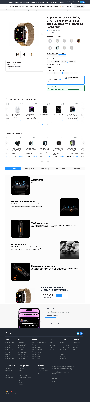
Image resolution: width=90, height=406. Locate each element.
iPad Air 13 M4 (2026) (23, 356)
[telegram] (81, 2)
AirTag (74, 349)
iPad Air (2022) (21, 342)
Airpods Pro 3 (63, 342)
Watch (23, 6)
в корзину (7, 120)
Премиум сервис (9, 370)
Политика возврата (23, 372)
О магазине (21, 368)
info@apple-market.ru (61, 322)
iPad (20, 6)
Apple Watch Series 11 (37, 351)
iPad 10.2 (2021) (21, 345)
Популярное (55, 6)
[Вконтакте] (83, 2)
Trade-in (47, 2)
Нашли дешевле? (52, 81)
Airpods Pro (63, 351)
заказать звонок (50, 319)
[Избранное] (71, 6)
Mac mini (52, 349)
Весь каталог (41, 368)
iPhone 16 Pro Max (9, 358)
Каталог (12, 6)
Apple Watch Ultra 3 (36, 356)
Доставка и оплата (24, 2)
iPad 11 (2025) (21, 349)
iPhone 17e (7, 347)
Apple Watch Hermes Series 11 (39, 342)
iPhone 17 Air (8, 352)
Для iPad (7, 373)
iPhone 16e (7, 356)
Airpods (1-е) (63, 358)
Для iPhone (8, 372)
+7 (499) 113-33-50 (74, 1)
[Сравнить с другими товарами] (39, 17)
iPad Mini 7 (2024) (22, 358)
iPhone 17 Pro (8, 351)
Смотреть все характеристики (14, 70)
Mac (27, 6)
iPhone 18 (7, 345)
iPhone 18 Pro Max (9, 342)
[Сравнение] (68, 6)
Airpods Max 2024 (64, 345)
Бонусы (52, 2)
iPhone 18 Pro (8, 344)
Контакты (61, 2)
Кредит (17, 2)
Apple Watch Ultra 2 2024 (37, 354)
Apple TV (75, 344)
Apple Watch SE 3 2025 (37, 347)
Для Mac (7, 375)
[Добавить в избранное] (42, 17)
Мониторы (42, 6)
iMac (51, 347)
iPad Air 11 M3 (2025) (22, 351)
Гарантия (33, 2)
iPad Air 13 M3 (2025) (23, 354)
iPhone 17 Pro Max (9, 349)
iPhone (16, 6)
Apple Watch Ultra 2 (36, 352)
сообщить (73, 82)
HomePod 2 (75, 347)
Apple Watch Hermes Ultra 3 (38, 345)
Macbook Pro (53, 344)
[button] (42, 124)
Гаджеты (36, 6)
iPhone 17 (7, 354)
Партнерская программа (25, 377)
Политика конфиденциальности (26, 373)
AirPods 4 (62, 344)
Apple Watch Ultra (36, 358)
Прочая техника (76, 351)
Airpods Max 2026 (64, 347)
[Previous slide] (7, 34)
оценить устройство (74, 88)
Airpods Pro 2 (63, 349)
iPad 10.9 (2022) (21, 347)
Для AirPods (8, 368)
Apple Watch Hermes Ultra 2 (38, 344)
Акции (63, 6)
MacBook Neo (53, 342)
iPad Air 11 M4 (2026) (22, 352)
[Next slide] (42, 34)
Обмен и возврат (40, 2)
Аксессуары (49, 6)
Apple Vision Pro (76, 342)
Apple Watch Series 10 (37, 349)
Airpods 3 (62, 354)
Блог (56, 2)
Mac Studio (52, 351)
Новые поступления (43, 370)
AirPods (31, 6)
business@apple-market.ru (57, 323)
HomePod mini (76, 345)
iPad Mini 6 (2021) (22, 344)
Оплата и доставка (23, 375)
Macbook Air (52, 345)
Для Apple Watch (9, 377)
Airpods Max (63, 352)
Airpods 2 (62, 356)
